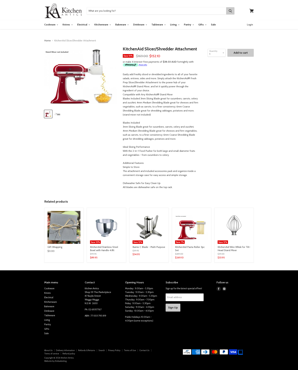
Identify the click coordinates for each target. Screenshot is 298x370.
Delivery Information (65, 350)
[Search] (230, 10)
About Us (48, 350)
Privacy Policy (114, 350)
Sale (213, 24)
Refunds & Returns (86, 350)
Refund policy (69, 353)
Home (47, 40)
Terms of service (51, 353)
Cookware (50, 24)
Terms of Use (130, 350)
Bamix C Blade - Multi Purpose (149, 247)
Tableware (157, 24)
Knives (67, 24)
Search (102, 350)
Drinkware (139, 24)
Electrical (82, 24)
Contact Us (144, 350)
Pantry (188, 24)
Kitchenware (101, 24)
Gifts (201, 24)
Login (250, 24)
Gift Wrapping (54, 247)
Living (173, 24)
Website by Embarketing (55, 361)
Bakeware (121, 24)
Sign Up (173, 307)
